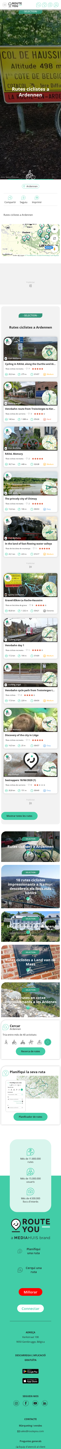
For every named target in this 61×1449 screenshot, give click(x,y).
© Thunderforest (30, 255)
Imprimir (37, 202)
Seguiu (23, 202)
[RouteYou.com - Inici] (15, 4)
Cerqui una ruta (34, 1270)
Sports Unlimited (12, 177)
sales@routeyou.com (32, 1431)
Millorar (30, 1292)
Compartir (10, 202)
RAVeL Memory (14, 453)
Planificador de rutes (30, 1116)
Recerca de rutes (30, 1051)
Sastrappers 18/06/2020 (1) (20, 780)
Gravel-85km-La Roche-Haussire (23, 600)
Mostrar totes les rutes (19, 816)
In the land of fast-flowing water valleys (28, 543)
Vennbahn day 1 (14, 645)
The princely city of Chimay (21, 498)
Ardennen (32, 186)
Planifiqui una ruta (33, 1251)
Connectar (30, 1308)
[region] (30, 240)
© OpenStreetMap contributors (48, 255)
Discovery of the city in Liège (21, 735)
